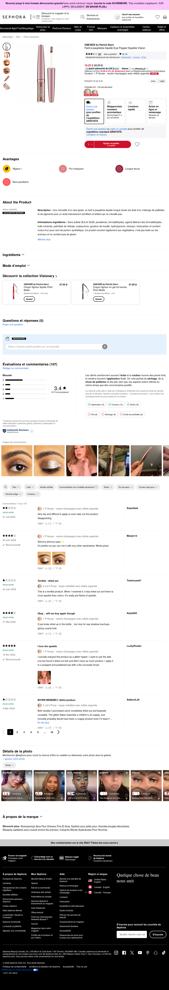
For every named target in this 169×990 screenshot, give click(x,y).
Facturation (65, 901)
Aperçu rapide (12, 292)
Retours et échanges (69, 885)
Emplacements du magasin (72, 921)
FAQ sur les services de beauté (70, 916)
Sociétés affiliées (10, 894)
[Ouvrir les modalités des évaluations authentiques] (32, 431)
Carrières (7, 883)
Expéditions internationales (72, 905)
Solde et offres (161, 28)
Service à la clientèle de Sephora (70, 880)
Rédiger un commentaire (16, 368)
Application (126, 57)
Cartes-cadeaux (146, 28)
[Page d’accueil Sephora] (14, 17)
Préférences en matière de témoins (17, 969)
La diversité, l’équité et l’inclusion (13, 916)
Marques (102, 28)
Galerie (34, 883)
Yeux (18, 36)
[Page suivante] (58, 732)
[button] (130, 68)
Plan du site (82, 966)
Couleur (136, 57)
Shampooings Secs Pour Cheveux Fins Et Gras (45, 826)
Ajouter (29, 299)
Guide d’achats (66, 910)
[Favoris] (157, 17)
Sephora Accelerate (11, 921)
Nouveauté (5, 28)
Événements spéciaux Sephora (12, 900)
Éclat (144, 57)
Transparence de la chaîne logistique (15, 888)
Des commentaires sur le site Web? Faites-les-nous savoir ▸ (84, 842)
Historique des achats (41, 892)
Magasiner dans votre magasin (41, 929)
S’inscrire (158, 934)
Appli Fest (17, 28)
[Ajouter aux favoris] (137, 144)
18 (52, 732)
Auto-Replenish (38, 907)
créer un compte (118, 128)
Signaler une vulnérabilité (14, 930)
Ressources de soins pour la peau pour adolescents (71, 936)
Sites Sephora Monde (12, 910)
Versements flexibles (69, 926)
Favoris (34, 923)
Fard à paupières (31, 36)
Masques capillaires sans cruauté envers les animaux (30, 829)
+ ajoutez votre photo (14, 758)
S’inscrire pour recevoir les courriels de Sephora (139, 926)
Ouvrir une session (96, 128)
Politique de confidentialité (14, 966)
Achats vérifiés (46, 487)
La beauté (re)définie (12, 926)
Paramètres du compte (41, 896)
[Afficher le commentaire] (16, 460)
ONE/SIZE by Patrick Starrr (99, 44)
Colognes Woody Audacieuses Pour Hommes (83, 829)
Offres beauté (37, 912)
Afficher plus (44, 239)
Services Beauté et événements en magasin (42, 902)
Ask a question (110, 54)
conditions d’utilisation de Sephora (44, 966)
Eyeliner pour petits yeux (84, 826)
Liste (162, 81)
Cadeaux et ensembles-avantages (122, 28)
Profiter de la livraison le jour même (42, 936)
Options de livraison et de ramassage (71, 891)
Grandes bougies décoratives (113, 826)
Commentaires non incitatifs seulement (76, 487)
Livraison (64, 897)
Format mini (91, 28)
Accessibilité (65, 930)
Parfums (56, 28)
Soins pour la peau (43, 28)
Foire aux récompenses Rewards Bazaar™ (41, 918)
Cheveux (66, 28)
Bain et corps (78, 28)
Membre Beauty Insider (41, 878)
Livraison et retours (96, 134)
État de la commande (40, 887)
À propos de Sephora (12, 878)
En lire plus (43, 722)
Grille (153, 81)
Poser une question (13, 324)
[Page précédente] (4, 732)
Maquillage (28, 28)
